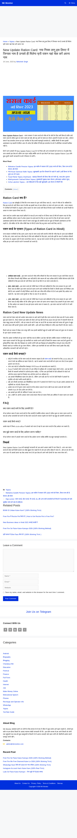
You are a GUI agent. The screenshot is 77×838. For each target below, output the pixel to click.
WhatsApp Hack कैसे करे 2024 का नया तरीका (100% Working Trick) (27, 765)
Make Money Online (10, 691)
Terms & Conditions (49, 783)
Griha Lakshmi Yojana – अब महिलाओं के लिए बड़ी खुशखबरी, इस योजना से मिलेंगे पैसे (35, 182)
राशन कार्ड (48, 359)
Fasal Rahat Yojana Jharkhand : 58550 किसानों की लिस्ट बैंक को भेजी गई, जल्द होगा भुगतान (39, 177)
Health (5, 681)
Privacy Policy (36, 783)
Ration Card (7, 203)
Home (5, 42)
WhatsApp (7, 705)
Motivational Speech (10, 695)
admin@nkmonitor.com (14, 744)
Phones (6, 698)
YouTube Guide (8, 712)
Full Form (6, 678)
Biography (7, 657)
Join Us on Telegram (38, 611)
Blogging (6, 660)
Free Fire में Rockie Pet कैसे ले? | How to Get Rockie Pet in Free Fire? (28, 516)
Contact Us (26, 783)
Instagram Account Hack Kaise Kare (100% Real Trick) (23, 768)
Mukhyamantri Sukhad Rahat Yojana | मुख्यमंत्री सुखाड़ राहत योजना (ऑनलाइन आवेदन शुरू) (38, 179)
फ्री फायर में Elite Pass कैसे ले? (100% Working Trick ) (22, 534)
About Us (18, 783)
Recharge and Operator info (13, 702)
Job (4, 688)
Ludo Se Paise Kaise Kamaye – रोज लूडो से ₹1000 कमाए (23, 772)
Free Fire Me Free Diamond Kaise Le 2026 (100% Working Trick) (27, 761)
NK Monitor (7, 3)
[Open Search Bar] (65, 3)
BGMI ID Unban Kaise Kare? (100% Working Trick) (22, 510)
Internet (6, 684)
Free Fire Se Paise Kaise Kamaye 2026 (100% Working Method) (27, 528)
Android (6, 654)
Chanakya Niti (8, 664)
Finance (6, 674)
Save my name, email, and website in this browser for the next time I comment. (35, 592)
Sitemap (60, 783)
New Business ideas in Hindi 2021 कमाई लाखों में (20, 522)
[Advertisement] (38, 22)
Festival (6, 671)
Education (6, 667)
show (15, 189)
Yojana (11, 42)
